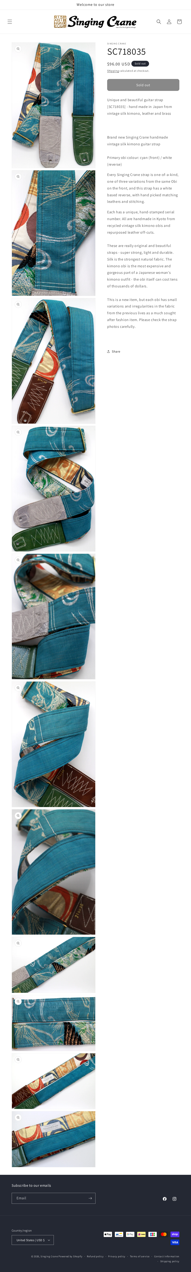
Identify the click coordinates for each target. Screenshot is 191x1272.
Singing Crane (49, 1256)
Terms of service (140, 1256)
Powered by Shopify (70, 1256)
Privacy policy (116, 1256)
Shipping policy (170, 1261)
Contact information (166, 1256)
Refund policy (95, 1256)
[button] (10, 22)
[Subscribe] (90, 1198)
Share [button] (116, 351)
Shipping (113, 70)
